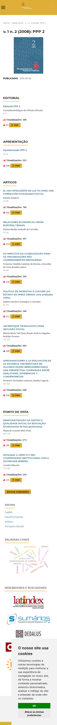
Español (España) (14, 516)
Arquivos (17, 23)
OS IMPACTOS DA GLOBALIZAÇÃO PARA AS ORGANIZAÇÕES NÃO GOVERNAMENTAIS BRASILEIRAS (26, 256)
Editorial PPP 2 (11, 106)
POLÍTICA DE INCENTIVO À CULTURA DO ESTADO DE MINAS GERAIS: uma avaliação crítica (28, 294)
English (9, 512)
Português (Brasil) (14, 526)
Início (6, 23)
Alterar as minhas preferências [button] (34, 714)
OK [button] (34, 705)
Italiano (9, 521)
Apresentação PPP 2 (15, 150)
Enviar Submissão (18, 492)
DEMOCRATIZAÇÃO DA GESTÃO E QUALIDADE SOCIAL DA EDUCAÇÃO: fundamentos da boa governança (24, 423)
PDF (16, 125)
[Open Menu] (3, 7)
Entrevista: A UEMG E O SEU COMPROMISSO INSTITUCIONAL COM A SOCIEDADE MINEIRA (26, 458)
